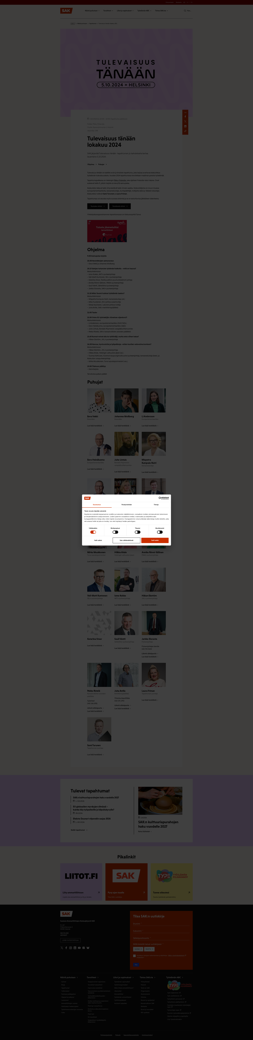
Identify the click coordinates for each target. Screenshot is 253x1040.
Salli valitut (98, 540)
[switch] (115, 532)
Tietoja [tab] (156, 505)
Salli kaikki (155, 540)
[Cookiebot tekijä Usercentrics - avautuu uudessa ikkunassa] (160, 498)
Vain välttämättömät (126, 540)
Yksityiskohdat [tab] (126, 505)
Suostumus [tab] (97, 505)
